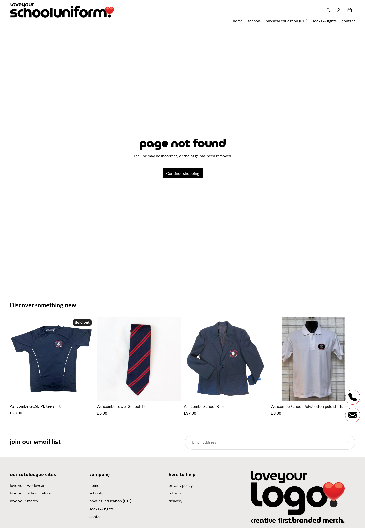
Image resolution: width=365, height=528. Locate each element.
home (94, 485)
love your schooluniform (31, 493)
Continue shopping (182, 173)
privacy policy (181, 485)
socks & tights (101, 508)
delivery (175, 500)
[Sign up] (347, 442)
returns (175, 493)
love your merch (24, 500)
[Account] (338, 10)
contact (96, 516)
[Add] (173, 393)
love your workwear (27, 485)
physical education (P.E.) (110, 500)
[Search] (328, 10)
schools (96, 493)
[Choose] (260, 393)
